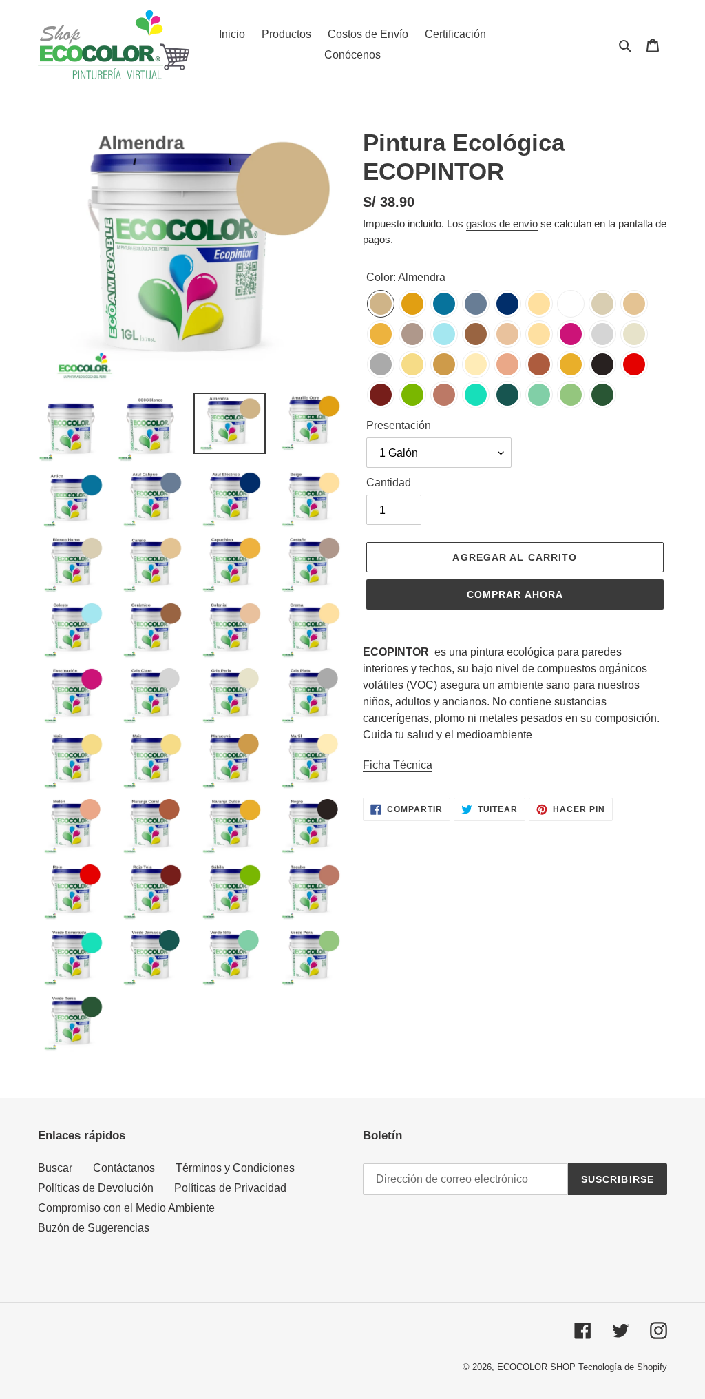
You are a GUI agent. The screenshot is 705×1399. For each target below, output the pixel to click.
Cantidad (388, 482)
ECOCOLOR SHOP (536, 1367)
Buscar (55, 1168)
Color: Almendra (405, 277)
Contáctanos (124, 1168)
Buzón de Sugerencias (93, 1228)
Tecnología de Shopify (622, 1367)
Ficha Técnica (397, 765)
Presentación (398, 425)
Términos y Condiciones (235, 1168)
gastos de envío (502, 223)
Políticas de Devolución (96, 1188)
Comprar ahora (515, 594)
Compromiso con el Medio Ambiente (126, 1208)
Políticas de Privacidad (230, 1188)
